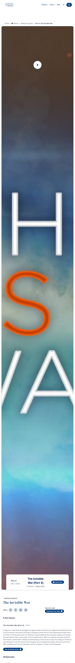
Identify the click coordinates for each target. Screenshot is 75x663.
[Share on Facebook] (10, 610)
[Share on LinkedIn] (21, 610)
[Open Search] (64, 5)
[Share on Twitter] (16, 610)
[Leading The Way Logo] (9, 4)
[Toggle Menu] (69, 5)
